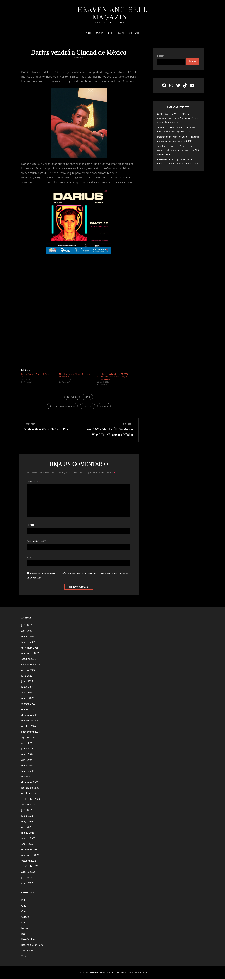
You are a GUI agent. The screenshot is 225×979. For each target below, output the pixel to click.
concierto (87, 406)
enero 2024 (27, 776)
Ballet (24, 900)
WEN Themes (145, 972)
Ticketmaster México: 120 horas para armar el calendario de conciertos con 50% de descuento (178, 150)
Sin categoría (28, 950)
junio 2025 (27, 681)
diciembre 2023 (29, 782)
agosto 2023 (28, 804)
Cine (110, 33)
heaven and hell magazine (112, 13)
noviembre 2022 (30, 855)
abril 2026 (26, 630)
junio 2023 (27, 815)
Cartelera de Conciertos (64, 406)
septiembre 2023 (30, 799)
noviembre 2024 (30, 720)
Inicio (88, 33)
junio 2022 (27, 883)
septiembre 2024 (30, 731)
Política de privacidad (118, 972)
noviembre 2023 (30, 787)
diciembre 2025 (29, 647)
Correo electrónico (37, 541)
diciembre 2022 (29, 849)
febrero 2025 (28, 703)
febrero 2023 (28, 838)
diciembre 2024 (29, 714)
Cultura (25, 916)
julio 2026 (26, 625)
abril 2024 (26, 759)
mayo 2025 (27, 686)
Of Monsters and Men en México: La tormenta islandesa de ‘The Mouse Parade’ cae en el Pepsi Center (178, 118)
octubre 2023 (28, 793)
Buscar (160, 55)
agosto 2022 (28, 871)
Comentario (33, 481)
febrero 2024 (28, 771)
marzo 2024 (27, 765)
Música (99, 33)
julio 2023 (26, 810)
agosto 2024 (28, 737)
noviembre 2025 (30, 653)
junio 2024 (27, 748)
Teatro (120, 33)
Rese (24, 933)
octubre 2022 (28, 860)
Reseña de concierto (32, 944)
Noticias (104, 406)
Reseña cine (28, 939)
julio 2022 (26, 877)
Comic (24, 911)
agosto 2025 (28, 670)
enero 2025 (27, 709)
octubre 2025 (28, 658)
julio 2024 (26, 742)
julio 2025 (26, 675)
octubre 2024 (28, 726)
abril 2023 (26, 827)
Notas (87, 397)
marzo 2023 (27, 832)
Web (29, 557)
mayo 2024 (27, 754)
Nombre (31, 525)
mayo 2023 (27, 821)
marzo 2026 (27, 636)
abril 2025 (26, 692)
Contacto (134, 33)
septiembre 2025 (30, 664)
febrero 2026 (28, 642)
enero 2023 (27, 843)
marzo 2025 (27, 698)
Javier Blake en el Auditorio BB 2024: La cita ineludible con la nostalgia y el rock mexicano (114, 377)
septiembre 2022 (30, 866)
